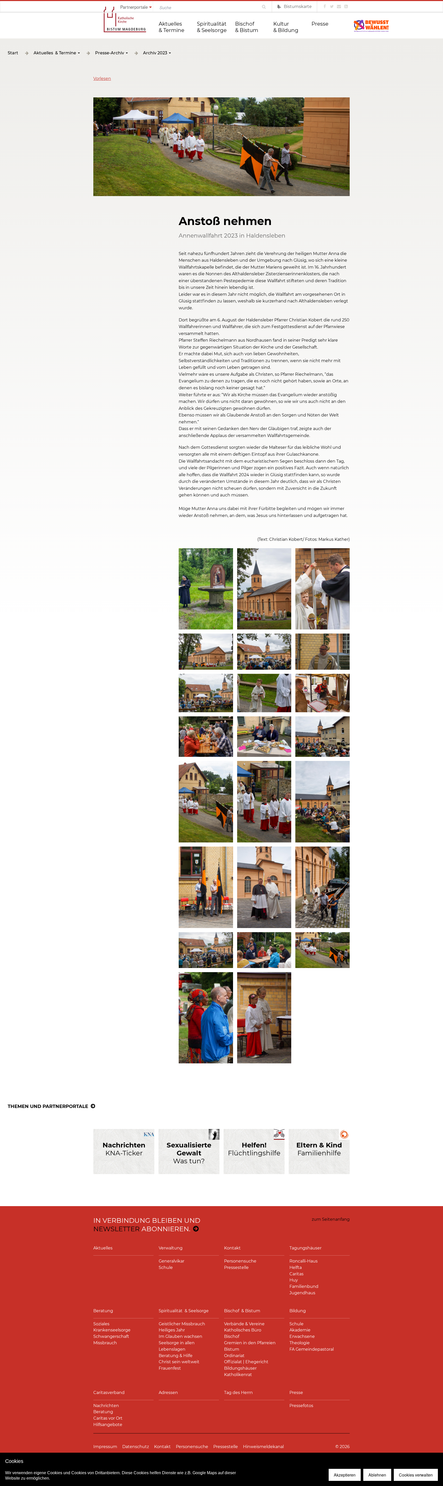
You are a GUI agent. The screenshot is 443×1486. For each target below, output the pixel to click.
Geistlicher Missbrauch (182, 1323)
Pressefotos (301, 1405)
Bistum (231, 1349)
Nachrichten (106, 1405)
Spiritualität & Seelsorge (212, 27)
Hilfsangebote (107, 1424)
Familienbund (303, 1286)
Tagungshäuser (305, 1248)
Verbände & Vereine (244, 1323)
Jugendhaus (302, 1292)
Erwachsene (302, 1336)
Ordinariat (234, 1355)
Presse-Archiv (109, 53)
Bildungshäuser (240, 1368)
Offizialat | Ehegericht (246, 1361)
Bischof (231, 1336)
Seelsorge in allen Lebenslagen (177, 1346)
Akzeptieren (345, 1475)
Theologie (299, 1342)
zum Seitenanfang (331, 1219)
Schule (166, 1267)
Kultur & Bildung (285, 27)
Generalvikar (171, 1261)
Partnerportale (134, 7)
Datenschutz (135, 1446)
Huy (293, 1280)
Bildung (297, 1310)
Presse (319, 24)
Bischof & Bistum (246, 27)
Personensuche (240, 1261)
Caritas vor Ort (108, 1418)
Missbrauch (105, 1342)
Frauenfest (170, 1368)
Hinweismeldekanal (263, 1446)
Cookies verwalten (416, 1475)
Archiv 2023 (155, 53)
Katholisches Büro (242, 1330)
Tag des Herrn (238, 1392)
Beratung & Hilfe (176, 1355)
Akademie (299, 1330)
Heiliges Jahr (172, 1330)
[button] (102, 78)
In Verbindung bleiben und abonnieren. (146, 1224)
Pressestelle (236, 1267)
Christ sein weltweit (179, 1361)
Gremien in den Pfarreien (250, 1342)
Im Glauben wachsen (180, 1336)
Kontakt (232, 1248)
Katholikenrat (238, 1374)
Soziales (101, 1323)
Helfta (295, 1267)
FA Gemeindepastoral (311, 1349)
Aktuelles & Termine (171, 27)
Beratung (103, 1310)
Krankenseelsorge (111, 1330)
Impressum (105, 1446)
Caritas (296, 1273)
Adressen (168, 1392)
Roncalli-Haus (303, 1261)
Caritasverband (109, 1392)
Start (13, 53)
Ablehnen (377, 1475)
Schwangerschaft (111, 1336)
